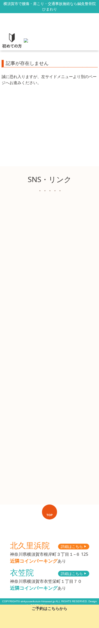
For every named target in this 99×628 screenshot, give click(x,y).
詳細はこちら (74, 546)
